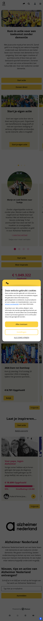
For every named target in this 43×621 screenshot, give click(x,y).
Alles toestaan (21, 324)
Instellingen (21, 332)
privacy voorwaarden (12, 304)
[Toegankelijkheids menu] (40, 618)
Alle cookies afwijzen (21, 337)
